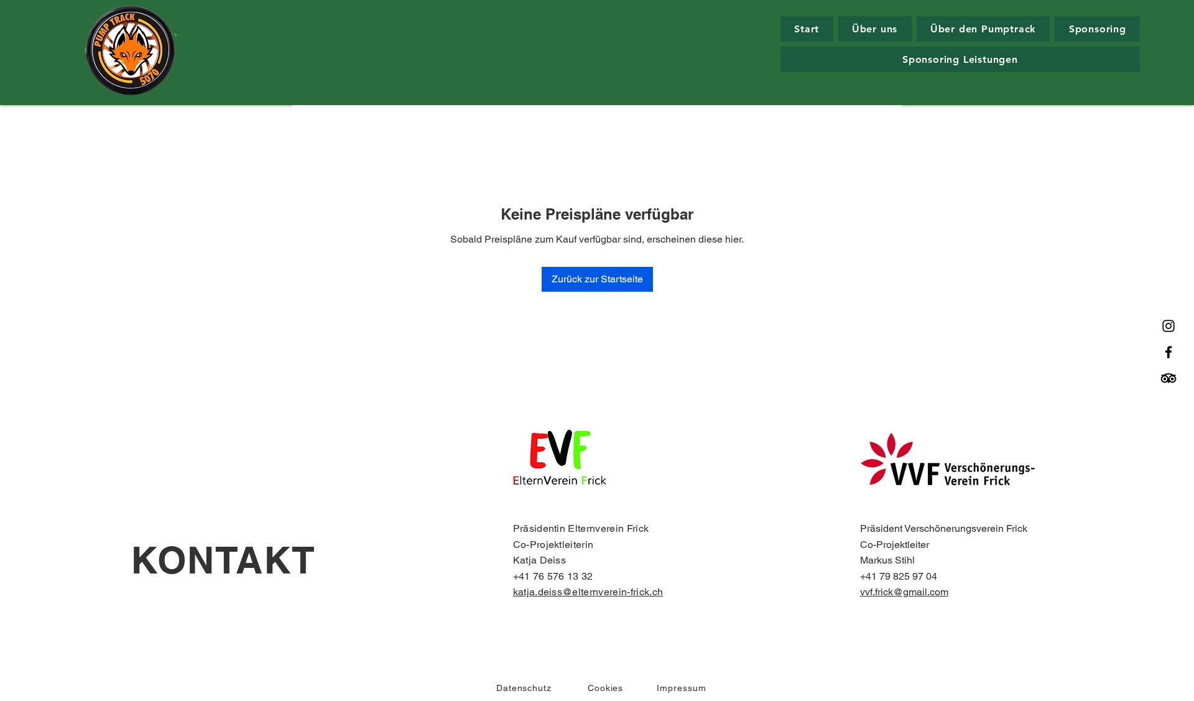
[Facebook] (1168, 352)
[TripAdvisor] (1168, 378)
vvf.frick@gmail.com (904, 592)
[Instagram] (1168, 326)
